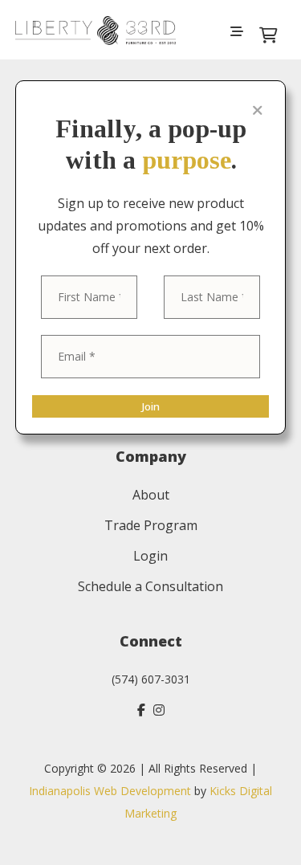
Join (150, 406)
